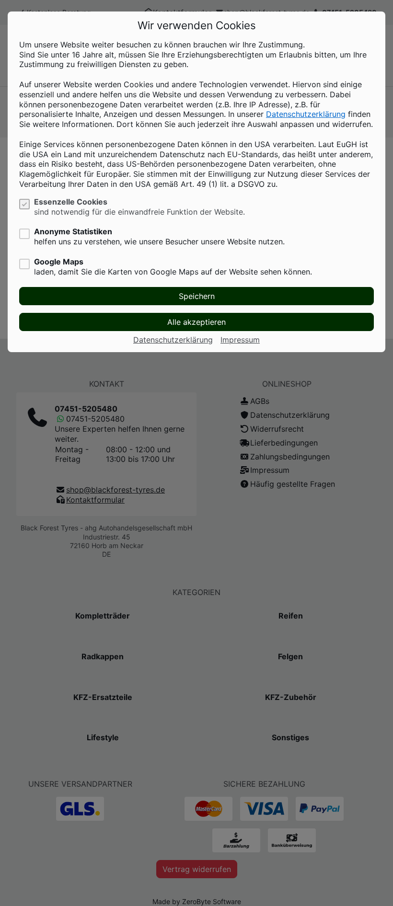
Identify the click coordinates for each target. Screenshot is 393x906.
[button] (196, 296)
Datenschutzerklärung (306, 114)
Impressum (240, 339)
